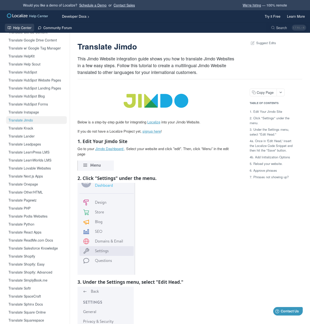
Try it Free (272, 16)
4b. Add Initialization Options (270, 157)
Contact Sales (124, 5)
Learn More (296, 16)
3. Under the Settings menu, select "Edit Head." (269, 132)
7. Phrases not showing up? (269, 177)
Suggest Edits (266, 42)
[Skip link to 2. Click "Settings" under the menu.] (74, 178)
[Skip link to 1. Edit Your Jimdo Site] (74, 141)
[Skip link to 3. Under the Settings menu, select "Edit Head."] (74, 282)
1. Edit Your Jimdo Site (266, 111)
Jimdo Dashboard (109, 148)
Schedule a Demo (93, 5)
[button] (156, 100)
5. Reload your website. (266, 163)
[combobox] (289, 28)
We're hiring (252, 5)
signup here (151, 131)
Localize (153, 121)
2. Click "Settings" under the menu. (269, 120)
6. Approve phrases (263, 170)
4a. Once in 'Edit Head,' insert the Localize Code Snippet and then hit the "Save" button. (271, 145)
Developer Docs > (75, 16)
